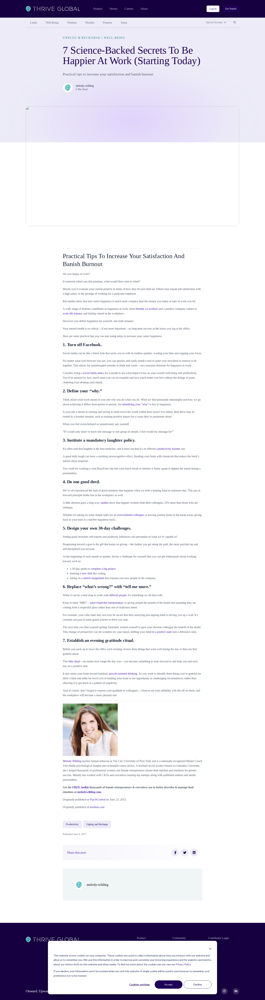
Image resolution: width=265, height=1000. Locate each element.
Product (98, 8)
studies (105, 502)
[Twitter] (185, 852)
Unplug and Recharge (97, 824)
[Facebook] (175, 852)
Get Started (230, 8)
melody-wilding (85, 85)
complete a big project (103, 568)
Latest (33, 22)
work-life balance (73, 313)
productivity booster (168, 448)
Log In (212, 8)
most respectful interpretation (106, 602)
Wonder (89, 22)
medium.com (97, 807)
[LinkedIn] (194, 852)
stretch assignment (93, 578)
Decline (197, 984)
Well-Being (52, 22)
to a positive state (162, 631)
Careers (129, 8)
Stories (113, 8)
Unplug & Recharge (81, 37)
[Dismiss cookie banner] (210, 948)
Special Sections (214, 22)
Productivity (72, 824)
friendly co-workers (147, 308)
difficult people (117, 595)
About (144, 8)
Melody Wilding (72, 761)
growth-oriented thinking (123, 673)
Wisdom (72, 22)
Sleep (124, 22)
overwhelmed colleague (130, 514)
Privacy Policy (183, 964)
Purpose (107, 22)
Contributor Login (218, 938)
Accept (168, 984)
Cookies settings (139, 984)
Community (179, 938)
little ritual (74, 661)
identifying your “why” (135, 404)
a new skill (86, 573)
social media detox (93, 373)
